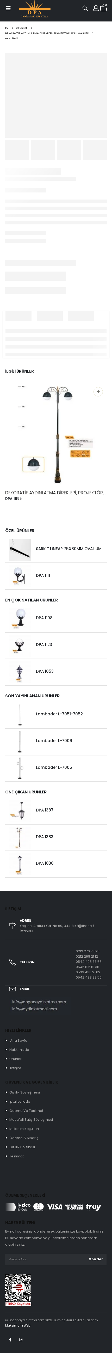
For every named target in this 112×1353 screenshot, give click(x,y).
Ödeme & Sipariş (23, 1137)
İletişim (15, 1067)
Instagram (20, 1339)
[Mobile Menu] (8, 8)
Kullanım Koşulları (24, 1128)
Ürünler (15, 1058)
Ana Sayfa (18, 1040)
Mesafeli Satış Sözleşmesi (31, 1119)
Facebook (10, 1339)
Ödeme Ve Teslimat (26, 1110)
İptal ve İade (19, 1101)
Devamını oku (98, 391)
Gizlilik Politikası (22, 1147)
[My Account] (95, 8)
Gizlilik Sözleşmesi (24, 1092)
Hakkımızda (19, 1049)
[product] (56, 434)
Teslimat (16, 1156)
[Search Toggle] (85, 8)
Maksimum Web (17, 1325)
